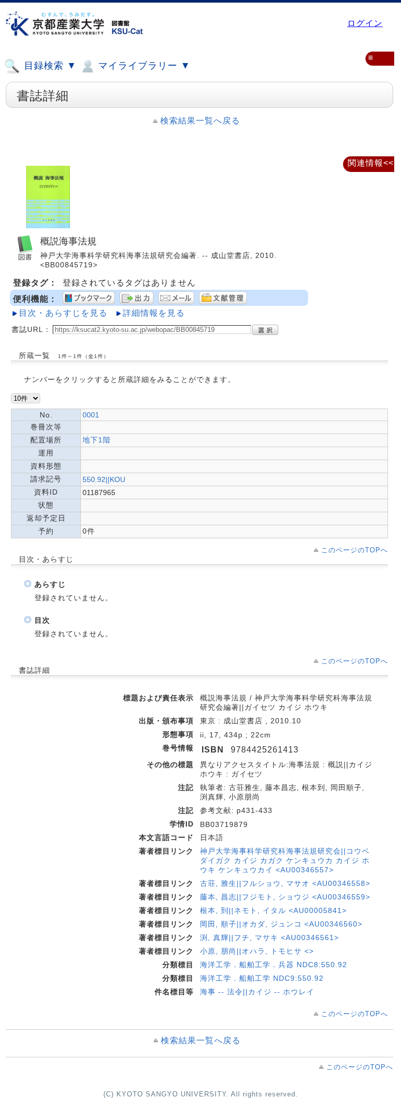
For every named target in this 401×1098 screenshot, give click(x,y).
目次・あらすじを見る (63, 313)
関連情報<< (371, 162)
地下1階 (96, 440)
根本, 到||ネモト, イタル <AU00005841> (273, 910)
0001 (90, 415)
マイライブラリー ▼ (143, 65)
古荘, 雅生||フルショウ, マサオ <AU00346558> (285, 883)
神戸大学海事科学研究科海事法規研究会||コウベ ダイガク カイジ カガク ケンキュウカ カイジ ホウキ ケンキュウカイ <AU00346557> (285, 860)
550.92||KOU (103, 479)
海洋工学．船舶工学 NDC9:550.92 (262, 978)
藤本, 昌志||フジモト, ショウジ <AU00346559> (285, 897)
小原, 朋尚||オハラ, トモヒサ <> (257, 951)
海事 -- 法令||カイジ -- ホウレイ (257, 992)
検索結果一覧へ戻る (200, 120)
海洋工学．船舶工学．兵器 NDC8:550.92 (273, 964)
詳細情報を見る (154, 313)
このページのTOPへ (354, 550)
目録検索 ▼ (49, 65)
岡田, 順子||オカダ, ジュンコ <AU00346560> (281, 924)
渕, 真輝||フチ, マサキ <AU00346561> (269, 937)
